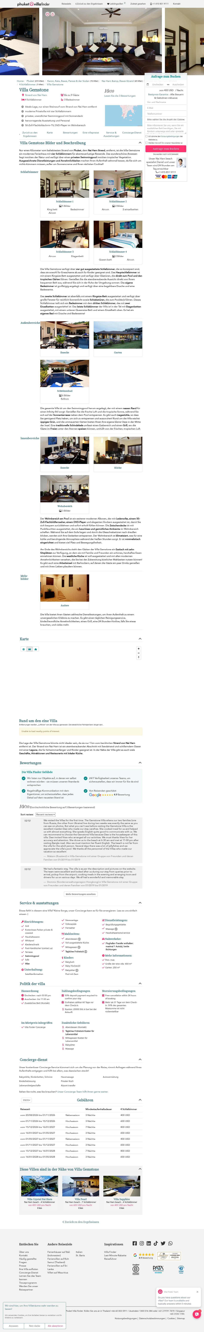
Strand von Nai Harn (36, 95)
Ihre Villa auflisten (28, 1269)
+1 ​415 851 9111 (160, 3)
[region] (80, 679)
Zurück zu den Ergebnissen (90, 3)
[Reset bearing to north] (138, 657)
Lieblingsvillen (117, 3)
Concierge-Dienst (131, 132)
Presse (22, 1265)
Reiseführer (110, 1259)
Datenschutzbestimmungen (152, 1318)
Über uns (24, 1252)
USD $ (26, 1100)
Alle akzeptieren (55, 1326)
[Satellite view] (24, 649)
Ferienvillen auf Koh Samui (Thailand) (58, 1260)
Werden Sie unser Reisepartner (28, 1288)
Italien (79, 1252)
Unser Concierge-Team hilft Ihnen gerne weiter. (82, 1091)
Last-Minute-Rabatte (115, 1255)
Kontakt (176, 3)
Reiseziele (66, 3)
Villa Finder (110, 1252)
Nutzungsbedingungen (170, 136)
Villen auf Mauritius (57, 1272)
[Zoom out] (138, 653)
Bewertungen (70, 132)
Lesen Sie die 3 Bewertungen (120, 95)
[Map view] (29, 649)
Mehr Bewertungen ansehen (81, 894)
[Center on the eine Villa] (36, 649)
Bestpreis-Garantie (158, 94)
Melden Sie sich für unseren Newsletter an (165, 143)
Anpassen (13, 1326)
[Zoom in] (138, 648)
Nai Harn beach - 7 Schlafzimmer (80, 1202)
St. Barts (80, 1255)
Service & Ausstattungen (111, 134)
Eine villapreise (91, 132)
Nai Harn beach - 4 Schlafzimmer (39, 1202)
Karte (50, 132)
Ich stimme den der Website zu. (165, 138)
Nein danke (34, 1326)
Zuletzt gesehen (138, 3)
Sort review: (27, 814)
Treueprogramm (28, 1282)
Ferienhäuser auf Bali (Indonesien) (58, 1253)
